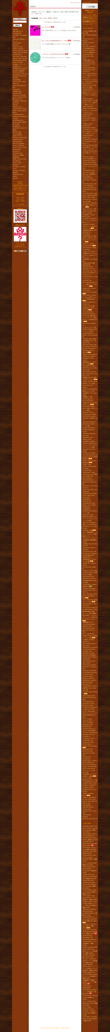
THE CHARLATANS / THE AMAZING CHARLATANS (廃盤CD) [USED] (89, 869)
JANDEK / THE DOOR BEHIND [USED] (89, 852)
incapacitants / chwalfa (89, 472)
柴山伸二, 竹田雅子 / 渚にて (89, 419)
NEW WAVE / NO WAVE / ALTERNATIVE (20, 53)
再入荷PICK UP (18, 31)
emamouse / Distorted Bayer (88, 754)
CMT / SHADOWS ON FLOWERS (89, 467)
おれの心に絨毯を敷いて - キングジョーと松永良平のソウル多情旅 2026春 (89, 318)
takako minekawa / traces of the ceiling (89, 604)
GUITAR (16, 103)
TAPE (15, 176)
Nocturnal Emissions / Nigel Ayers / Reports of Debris (88, 630)
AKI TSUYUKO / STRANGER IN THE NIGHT (88, 56)
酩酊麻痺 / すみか (89, 622)
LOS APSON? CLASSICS (17, 44)
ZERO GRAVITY (18, 139)
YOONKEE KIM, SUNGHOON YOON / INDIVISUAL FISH (88, 703)
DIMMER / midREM (89, 441)
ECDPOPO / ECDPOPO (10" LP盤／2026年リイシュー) (89, 205)
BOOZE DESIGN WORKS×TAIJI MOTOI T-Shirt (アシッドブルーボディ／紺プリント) (89, 109)
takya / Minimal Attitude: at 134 (89, 36)
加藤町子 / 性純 (88, 397)
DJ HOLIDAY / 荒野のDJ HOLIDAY (89, 248)
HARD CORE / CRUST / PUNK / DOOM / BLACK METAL (20, 110)
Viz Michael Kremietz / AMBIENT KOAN (88, 625)
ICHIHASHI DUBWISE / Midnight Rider (89, 658)
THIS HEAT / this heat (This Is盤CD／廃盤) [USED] (88, 926)
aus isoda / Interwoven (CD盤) (88, 450)
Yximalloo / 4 (87, 736)
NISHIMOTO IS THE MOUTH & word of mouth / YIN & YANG (89, 368)
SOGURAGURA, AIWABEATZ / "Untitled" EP (89, 180)
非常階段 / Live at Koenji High (89, 260)
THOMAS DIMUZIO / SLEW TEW (89, 434)
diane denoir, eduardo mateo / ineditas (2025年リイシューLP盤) (89, 408)
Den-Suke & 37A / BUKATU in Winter (87, 750)
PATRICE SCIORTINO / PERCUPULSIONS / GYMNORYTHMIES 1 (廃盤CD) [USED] (89, 912)
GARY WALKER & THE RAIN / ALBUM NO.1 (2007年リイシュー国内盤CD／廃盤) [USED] (89, 950)
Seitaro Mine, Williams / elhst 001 (89, 564)
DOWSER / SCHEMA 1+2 (88, 324)
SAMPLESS (17, 161)
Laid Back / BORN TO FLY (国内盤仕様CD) (88, 47)
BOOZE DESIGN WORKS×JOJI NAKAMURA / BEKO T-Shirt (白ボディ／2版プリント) (89, 118)
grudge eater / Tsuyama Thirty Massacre (88, 289)
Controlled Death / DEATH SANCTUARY (88, 313)
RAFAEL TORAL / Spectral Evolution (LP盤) (89, 413)
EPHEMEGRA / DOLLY (90, 686)
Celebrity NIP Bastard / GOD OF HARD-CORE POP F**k (89, 590)
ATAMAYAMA (18, 153)
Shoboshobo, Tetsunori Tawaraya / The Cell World (89, 161)
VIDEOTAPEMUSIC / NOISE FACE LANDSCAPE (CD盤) (89, 304)
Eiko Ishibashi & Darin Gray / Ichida (88, 644)
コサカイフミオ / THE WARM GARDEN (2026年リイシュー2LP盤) (89, 329)
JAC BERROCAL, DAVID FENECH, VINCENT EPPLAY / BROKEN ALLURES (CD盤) (89, 480)
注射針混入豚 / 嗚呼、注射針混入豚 (89, 264)
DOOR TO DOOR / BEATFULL (88, 43)
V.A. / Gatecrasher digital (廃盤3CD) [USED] (89, 864)
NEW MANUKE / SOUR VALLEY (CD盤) (89, 573)
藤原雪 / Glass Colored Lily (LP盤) (89, 689)
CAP (15, 168)
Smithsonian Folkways (20, 76)
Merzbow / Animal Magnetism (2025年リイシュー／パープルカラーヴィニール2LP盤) (89, 517)
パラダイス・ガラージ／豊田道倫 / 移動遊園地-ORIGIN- (89, 540)
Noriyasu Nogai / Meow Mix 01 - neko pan (89, 212)
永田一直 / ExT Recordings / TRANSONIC (20, 137)
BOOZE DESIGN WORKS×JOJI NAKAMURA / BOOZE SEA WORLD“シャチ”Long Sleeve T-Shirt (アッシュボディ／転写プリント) (89, 128)
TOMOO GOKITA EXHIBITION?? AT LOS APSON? (89, 789)
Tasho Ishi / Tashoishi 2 (90, 522)
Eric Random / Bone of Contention (88, 548)
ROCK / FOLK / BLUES (20, 58)
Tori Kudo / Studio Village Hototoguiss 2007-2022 (89, 733)
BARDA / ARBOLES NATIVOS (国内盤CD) (88, 51)
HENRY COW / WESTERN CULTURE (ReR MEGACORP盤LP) (89, 653)
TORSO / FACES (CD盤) (90, 571)
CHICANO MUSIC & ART (19, 86)
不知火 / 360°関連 (19, 155)
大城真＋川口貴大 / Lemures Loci (88, 640)
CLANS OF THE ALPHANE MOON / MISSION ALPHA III (88, 676)
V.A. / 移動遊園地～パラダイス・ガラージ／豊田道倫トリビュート (89, 534)
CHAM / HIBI (87, 470)
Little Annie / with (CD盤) (90, 474)
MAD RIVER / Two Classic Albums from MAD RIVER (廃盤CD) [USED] (89, 919)
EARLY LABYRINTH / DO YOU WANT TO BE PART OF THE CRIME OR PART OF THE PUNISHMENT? (89, 801)
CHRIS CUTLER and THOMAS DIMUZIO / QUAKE (88, 429)
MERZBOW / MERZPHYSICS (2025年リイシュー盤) (89, 511)
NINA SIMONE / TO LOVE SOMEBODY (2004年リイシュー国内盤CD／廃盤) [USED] (89, 975)
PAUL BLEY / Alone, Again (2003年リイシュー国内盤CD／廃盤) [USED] (89, 897)
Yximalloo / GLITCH (89, 738)
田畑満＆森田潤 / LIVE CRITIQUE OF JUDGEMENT (89, 232)
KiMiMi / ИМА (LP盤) (90, 339)
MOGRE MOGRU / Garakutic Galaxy (88, 808)
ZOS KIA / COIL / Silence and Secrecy (89, 487)
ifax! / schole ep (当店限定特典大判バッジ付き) (55, 40)
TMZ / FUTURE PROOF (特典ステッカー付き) (89, 390)
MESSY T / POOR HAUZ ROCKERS (88, 244)
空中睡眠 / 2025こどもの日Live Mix (89, 342)
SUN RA (16, 83)
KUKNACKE (17, 132)
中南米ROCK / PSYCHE (20, 68)
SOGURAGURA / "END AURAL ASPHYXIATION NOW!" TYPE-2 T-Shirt (89, 195)
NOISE (16, 118)
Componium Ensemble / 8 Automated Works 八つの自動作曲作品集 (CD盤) (89, 609)
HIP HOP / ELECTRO (20, 95)
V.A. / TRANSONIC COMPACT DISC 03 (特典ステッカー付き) (89, 636)
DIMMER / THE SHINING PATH (87, 438)
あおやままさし (18, 107)
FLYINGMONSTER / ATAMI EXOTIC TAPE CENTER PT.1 (88, 64)
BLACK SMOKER (19, 143)
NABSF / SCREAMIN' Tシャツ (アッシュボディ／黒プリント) (89, 220)
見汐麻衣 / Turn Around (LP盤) (89, 394)
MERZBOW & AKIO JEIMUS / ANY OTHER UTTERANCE (88, 505)
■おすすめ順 (43, 18)
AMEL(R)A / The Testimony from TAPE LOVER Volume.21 (88, 742)
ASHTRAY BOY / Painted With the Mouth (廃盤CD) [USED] (89, 843)
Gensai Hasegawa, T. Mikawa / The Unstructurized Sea (89, 335)
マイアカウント (75, 2)
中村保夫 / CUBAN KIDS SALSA (88, 215)
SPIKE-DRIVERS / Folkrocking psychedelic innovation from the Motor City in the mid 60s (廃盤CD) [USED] (89, 884)
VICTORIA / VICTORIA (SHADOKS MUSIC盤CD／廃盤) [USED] (89, 1018)
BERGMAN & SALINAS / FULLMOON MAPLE (89, 648)
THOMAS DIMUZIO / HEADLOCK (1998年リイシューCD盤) (89, 424)
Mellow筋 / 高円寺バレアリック (20, 40)
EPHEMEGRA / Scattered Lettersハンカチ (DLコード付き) (89, 166)
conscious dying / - (88, 721)
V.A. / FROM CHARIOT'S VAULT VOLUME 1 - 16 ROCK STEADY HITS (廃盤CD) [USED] (89, 1011)
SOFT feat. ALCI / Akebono (87, 386)
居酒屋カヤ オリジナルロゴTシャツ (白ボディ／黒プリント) (89, 255)
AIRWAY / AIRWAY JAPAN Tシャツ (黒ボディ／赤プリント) (89, 226)
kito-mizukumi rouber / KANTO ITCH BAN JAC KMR (89, 697)
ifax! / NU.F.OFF (46, 27)
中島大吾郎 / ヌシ (89, 60)
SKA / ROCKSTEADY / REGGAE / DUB (20, 98)
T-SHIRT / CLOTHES (19, 167)
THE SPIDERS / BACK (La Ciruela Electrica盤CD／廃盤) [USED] (89, 892)
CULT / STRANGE (19, 145)
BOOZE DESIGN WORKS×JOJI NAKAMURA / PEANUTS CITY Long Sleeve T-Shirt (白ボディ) (89, 139)
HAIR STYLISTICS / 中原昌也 (20, 129)
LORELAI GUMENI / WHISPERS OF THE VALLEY (88, 358)
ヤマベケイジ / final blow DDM (88, 771)
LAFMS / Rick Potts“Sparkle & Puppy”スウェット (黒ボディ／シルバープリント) (89, 283)
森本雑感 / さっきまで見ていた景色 (89, 363)
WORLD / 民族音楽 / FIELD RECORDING (19, 71)
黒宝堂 (16, 172)
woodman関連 (17, 134)
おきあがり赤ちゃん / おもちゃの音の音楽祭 (89, 729)
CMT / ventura (87, 464)
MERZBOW (17, 126)
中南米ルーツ (18, 66)
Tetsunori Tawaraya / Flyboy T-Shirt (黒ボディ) (89, 157)
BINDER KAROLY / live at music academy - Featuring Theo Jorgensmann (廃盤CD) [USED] (89, 829)
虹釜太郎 (16, 157)
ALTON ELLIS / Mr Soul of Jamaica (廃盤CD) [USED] (89, 997)
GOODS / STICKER (19, 170)
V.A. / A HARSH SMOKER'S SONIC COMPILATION (87, 724)
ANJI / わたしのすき (89, 251)
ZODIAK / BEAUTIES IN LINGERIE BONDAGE (89, 671)
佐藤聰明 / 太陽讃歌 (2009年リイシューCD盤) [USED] (89, 982)
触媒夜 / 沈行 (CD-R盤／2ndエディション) (89, 378)
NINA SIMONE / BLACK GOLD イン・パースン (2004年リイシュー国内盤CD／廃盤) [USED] (89, 967)
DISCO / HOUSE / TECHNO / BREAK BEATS (20, 50)
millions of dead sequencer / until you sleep (89, 403)
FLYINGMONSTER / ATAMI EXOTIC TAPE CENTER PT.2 (88, 69)
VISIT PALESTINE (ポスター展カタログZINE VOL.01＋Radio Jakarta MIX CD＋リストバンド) (89, 710)
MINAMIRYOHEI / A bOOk (88, 716)
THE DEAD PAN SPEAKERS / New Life (88, 268)
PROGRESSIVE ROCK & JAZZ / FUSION (20, 61)
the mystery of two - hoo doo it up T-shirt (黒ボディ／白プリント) (89, 272)
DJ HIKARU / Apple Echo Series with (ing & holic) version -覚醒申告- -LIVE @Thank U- (89, 173)
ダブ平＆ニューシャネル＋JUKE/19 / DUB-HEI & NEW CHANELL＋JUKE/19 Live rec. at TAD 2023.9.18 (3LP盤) (89, 83)
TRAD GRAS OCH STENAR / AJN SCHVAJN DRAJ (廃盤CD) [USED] (89, 876)
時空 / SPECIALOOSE (20, 159)
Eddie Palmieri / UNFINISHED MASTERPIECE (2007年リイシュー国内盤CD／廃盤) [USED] (89, 989)
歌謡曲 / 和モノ (18, 91)
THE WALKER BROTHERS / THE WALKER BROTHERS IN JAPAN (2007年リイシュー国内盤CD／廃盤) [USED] (89, 940)
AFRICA (16, 78)
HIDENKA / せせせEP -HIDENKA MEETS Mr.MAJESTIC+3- (89, 682)
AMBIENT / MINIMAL (20, 101)
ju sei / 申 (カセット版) (90, 209)
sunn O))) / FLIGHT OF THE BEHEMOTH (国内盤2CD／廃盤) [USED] (89, 931)
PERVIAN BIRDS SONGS (87, 794)
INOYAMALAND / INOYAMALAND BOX (88, 577)
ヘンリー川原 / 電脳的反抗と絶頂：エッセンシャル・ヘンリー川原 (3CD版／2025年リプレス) (89, 616)
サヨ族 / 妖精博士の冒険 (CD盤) (89, 32)
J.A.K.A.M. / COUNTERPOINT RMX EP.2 (53, 54)
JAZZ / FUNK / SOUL (20, 81)
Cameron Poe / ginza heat (90, 292)
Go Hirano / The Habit (89, 453)
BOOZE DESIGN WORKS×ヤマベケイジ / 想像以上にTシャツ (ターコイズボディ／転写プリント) (89, 93)
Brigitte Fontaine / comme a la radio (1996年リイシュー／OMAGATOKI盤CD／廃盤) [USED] (89, 904)
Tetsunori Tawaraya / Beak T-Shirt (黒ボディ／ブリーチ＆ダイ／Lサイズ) (89, 147)
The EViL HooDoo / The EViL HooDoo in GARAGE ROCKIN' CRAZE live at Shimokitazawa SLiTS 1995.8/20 (89, 348)
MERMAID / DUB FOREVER (88, 309)
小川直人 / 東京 (88, 530)
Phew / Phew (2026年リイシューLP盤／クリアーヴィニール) (89, 75)
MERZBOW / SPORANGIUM (86, 500)
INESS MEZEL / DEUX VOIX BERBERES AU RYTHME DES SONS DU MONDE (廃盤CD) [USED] (89, 837)
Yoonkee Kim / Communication (86, 758)
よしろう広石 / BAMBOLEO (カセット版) (89, 779)
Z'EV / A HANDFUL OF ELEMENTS (89, 490)
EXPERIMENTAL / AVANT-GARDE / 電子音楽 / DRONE (19, 122)
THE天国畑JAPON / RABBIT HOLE (88, 556)
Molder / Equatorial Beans (90, 354)
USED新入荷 (17, 33)
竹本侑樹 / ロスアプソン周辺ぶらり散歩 (89, 775)
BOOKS (16, 165)
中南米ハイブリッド (19, 64)
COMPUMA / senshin (89, 416)
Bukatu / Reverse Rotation (90, 746)
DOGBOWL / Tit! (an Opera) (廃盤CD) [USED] (89, 848)
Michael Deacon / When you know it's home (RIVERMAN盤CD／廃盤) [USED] (89, 858)
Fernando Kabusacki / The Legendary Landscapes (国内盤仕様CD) (89, 457)
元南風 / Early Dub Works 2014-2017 (89, 544)
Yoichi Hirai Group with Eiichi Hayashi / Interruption (89, 552)
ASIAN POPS (17, 93)
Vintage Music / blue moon (21, 74)
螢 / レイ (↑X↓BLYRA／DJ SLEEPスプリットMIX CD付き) (89, 526)
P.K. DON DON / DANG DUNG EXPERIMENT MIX (89, 596)
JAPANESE (17, 89)
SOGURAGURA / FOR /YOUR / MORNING (89, 185)
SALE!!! (16, 178)
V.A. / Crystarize (88, 719)
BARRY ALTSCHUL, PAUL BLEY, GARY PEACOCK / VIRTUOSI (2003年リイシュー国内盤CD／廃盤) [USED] (89, 958)
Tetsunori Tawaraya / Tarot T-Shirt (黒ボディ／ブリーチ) (89, 153)
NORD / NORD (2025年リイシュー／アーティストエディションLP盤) (89, 445)
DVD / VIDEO (18, 163)
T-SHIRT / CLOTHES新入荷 (20, 36)
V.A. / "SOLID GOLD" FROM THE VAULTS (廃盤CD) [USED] (89, 1003)
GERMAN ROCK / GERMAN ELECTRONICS (20, 115)
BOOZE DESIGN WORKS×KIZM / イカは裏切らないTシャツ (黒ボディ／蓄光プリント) (89, 101)
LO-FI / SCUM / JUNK (20, 147)
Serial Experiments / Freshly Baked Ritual (88, 400)
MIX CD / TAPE (18, 47)
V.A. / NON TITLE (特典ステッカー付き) (89, 601)
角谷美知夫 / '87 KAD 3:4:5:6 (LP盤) (89, 560)
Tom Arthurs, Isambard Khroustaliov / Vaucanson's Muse (89, 666)
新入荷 (16, 29)
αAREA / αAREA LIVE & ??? (89, 693)
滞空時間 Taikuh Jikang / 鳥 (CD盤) (89, 581)
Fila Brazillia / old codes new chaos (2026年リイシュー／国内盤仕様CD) (89, 297)
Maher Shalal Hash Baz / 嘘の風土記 (89, 461)
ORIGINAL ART (18, 174)
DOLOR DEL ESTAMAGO (17, 150)
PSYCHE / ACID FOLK (20, 56)
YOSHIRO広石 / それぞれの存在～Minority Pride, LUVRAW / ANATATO (89, 784)
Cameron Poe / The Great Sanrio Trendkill (89, 200)
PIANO (16, 105)
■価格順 (50, 18)
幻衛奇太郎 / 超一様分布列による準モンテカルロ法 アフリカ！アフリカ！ (89, 239)
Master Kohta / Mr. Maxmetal (87, 40)
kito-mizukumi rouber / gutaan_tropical (88, 662)
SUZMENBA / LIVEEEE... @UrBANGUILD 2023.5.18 (89, 816)
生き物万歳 (17, 80)
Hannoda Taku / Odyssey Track (89, 812)
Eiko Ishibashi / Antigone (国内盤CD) (89, 585)
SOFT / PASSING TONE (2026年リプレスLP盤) (89, 382)
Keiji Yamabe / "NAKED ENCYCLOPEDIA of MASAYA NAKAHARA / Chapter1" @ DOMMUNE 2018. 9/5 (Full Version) (89, 764)
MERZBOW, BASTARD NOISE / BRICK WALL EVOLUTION (89, 495)
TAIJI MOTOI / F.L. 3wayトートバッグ (89, 277)
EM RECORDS (18, 141)
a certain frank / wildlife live (89, 568)
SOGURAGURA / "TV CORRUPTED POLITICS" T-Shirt (89, 189)
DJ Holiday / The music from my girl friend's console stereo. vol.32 (89, 373)
